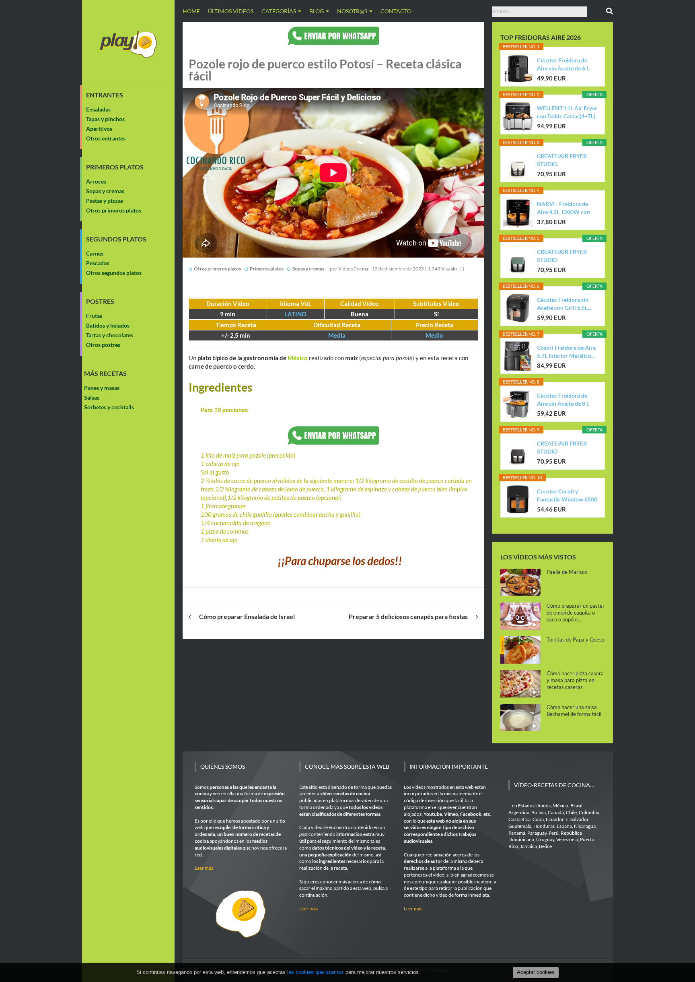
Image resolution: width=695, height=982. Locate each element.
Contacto (395, 11)
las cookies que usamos (315, 972)
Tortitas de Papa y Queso (576, 639)
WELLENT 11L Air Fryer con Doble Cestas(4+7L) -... (567, 112)
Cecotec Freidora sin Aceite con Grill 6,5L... (564, 303)
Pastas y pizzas (104, 200)
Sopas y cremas (105, 191)
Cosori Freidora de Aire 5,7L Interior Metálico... (566, 351)
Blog (316, 11)
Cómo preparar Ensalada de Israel (247, 616)
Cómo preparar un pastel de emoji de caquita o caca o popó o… (575, 612)
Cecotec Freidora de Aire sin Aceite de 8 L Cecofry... (563, 400)
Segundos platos (116, 239)
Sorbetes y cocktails (109, 407)
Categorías (278, 11)
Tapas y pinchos (105, 119)
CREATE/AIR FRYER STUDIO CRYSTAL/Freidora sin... (566, 160)
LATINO (295, 314)
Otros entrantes (105, 138)
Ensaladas (98, 109)
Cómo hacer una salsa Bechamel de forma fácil (574, 710)
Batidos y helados (108, 325)
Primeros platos (115, 167)
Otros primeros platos (113, 210)
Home (191, 11)
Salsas (91, 397)
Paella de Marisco (567, 572)
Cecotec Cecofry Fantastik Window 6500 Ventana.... (567, 495)
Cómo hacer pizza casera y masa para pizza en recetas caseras (575, 680)
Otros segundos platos (114, 272)
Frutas (94, 315)
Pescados (97, 263)
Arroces (96, 181)
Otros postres (103, 344)
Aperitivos (99, 128)
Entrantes (104, 95)
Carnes (94, 253)
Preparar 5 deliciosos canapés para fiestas (408, 616)
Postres (100, 301)
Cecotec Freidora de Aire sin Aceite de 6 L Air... (563, 64)
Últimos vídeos (230, 11)
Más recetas (105, 373)
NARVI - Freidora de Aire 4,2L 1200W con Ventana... (563, 208)
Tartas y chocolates (109, 335)
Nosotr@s (352, 11)
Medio (434, 335)
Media (336, 335)
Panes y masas (101, 387)
